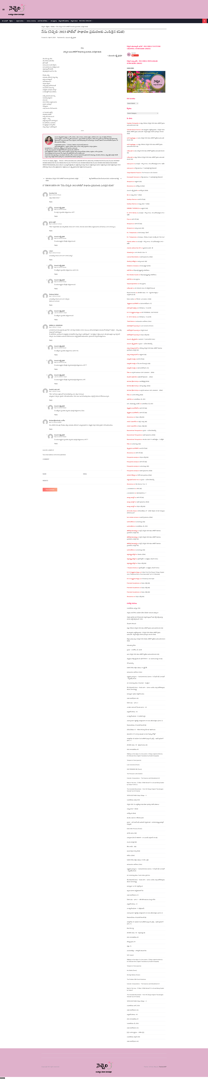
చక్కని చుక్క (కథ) (142, 421)
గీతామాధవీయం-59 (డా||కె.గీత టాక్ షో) (136, 725)
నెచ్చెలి (80, 165)
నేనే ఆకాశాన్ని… (130, 663)
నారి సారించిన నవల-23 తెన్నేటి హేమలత (144, 288)
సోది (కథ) (139, 488)
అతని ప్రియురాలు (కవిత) (146, 257)
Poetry (101, 160)
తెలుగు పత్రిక (75, 165)
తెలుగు (58, 165)
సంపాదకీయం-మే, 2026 (133, 1023)
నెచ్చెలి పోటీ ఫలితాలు (64, 21)
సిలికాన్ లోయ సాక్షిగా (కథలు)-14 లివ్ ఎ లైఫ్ (138, 860)
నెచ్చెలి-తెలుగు (49, 167)
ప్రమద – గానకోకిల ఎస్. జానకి (134, 650)
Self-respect (130, 955)
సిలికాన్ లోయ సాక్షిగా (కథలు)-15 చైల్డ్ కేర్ (137, 667)
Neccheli (91, 160)
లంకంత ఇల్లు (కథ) (136, 444)
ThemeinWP (163, 1067)
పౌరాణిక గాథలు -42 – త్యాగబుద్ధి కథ (136, 932)
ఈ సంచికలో (5, 21)
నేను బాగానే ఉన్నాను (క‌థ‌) (143, 363)
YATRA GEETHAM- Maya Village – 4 (136, 1001)
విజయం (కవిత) (142, 554)
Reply (50, 202)
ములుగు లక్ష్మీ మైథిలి (71, 37)
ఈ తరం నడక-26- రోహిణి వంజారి (135, 818)
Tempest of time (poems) (134, 760)
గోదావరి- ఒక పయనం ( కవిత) (143, 299)
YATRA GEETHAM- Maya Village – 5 (136, 795)
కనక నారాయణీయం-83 (133, 749)
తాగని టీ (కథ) (141, 199)
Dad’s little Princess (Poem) (134, 828)
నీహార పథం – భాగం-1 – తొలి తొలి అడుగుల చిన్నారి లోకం (141, 899)
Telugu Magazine (60, 163)
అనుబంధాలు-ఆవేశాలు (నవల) (143, 321)
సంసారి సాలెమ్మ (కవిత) (137, 395)
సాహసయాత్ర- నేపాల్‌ (143, 232)
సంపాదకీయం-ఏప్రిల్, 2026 (133, 1037)
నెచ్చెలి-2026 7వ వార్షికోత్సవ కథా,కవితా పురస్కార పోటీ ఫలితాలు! (143, 804)
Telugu (106, 160)
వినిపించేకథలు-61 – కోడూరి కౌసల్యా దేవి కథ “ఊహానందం (141, 729)
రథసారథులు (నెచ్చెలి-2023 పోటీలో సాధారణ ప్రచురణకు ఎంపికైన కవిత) (62, 179)
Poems (96, 160)
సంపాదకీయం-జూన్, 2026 (133, 1005)
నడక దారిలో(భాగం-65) (133, 1028)
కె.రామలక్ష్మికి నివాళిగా (145, 266)
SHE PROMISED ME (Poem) (134, 769)
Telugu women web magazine (102, 163)
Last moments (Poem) (147, 326)
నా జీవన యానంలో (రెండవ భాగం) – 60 (137, 707)
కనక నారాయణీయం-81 (133, 1019)
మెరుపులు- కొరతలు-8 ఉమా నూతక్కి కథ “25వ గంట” (151, 237)
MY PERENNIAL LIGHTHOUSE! (150, 312)
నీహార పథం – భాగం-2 (132, 703)
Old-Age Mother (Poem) (133, 975)
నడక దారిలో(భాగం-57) (146, 303)
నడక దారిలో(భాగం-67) (133, 895)
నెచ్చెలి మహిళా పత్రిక (98, 165)
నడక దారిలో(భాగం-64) (133, 1041)
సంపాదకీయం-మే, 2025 (139, 399)
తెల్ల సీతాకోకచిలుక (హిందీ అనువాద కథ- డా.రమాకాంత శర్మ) (104, 178)
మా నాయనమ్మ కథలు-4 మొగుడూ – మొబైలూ (138, 683)
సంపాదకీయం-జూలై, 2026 (133, 800)
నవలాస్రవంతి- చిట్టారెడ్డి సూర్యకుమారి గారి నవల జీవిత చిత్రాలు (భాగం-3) (145, 720)
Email (85, 474)
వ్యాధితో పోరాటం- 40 (132, 1014)
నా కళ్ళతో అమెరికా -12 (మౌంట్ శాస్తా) (136, 716)
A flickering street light (148, 578)
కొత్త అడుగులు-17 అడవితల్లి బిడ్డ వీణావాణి (145, 168)
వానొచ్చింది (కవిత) (140, 186)
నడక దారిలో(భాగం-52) (143, 368)
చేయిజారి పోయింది (131, 623)
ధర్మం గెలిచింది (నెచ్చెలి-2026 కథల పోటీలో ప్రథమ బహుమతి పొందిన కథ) (145, 628)
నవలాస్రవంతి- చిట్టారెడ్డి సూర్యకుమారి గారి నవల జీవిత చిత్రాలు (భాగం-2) (145, 913)
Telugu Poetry (71, 163)
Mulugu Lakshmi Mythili (79, 160)
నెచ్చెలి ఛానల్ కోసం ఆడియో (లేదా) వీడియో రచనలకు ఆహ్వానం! (143, 612)
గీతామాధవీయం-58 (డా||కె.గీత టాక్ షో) (136, 917)
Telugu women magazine (84, 163)
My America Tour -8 (141, 484)
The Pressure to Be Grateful (149, 172)
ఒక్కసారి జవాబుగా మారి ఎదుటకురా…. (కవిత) (143, 372)
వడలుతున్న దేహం (131, 645)
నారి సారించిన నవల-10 (141, 252)
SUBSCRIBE (130, 68)
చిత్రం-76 (129, 946)
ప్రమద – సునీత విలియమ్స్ (145, 343)
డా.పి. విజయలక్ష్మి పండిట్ (133, 403)
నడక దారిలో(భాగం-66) (133, 1010)
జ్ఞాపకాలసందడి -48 (148, 248)
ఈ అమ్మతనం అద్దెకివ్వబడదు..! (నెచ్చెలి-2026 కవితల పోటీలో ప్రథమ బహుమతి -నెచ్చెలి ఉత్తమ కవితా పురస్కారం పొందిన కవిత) (146, 131)
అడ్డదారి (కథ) (138, 181)
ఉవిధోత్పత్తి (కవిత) (144, 381)
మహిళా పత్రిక (61, 167)
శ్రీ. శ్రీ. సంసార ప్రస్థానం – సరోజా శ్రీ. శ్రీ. (135, 1032)
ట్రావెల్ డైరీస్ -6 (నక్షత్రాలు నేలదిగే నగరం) (148, 559)
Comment (46, 459)
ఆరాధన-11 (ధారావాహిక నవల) (147, 339)
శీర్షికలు (11, 21)
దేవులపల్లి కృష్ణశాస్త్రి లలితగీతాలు (141, 270)
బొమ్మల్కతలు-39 (131, 941)
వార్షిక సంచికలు (20, 21)
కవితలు (52, 160)
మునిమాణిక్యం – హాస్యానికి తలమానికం (137, 950)
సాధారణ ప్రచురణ (87, 167)
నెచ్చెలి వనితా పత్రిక (109, 165)
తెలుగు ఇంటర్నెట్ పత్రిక (66, 165)
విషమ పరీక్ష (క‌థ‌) (145, 334)
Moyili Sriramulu (131, 292)
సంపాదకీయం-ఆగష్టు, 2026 (133, 608)
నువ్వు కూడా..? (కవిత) (136, 195)
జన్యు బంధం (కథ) (139, 228)
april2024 (68, 160)
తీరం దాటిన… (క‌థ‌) (131, 846)
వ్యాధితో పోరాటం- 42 (132, 711)
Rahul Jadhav (130, 299)
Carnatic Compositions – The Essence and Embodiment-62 (143, 778)
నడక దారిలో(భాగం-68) (133, 698)
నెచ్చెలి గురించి (74, 21)
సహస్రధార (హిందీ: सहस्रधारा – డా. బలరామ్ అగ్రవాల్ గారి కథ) (142, 837)
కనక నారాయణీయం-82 (133, 937)
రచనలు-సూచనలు (31, 21)
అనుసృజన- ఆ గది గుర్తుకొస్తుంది (135, 886)
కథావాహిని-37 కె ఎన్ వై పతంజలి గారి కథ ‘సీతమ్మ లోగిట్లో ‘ (141, 734)
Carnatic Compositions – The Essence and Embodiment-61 (143, 984)
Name (44, 474)
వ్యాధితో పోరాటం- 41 (132, 904)
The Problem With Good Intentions (136, 979)
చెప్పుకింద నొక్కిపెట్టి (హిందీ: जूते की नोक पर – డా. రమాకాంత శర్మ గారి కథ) (144, 658)
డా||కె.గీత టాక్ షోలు (42, 21)
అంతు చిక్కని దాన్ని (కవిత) (133, 851)
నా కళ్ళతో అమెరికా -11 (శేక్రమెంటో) (135, 908)
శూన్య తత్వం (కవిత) (145, 386)
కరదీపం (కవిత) (131, 855)
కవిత (50, 165)
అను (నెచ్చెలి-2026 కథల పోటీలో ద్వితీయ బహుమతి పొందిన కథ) (143, 654)
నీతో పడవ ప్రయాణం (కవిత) (145, 475)
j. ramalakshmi (131, 488)
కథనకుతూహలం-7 (141, 493)
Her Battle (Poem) (132, 970)
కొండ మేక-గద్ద (130, 928)
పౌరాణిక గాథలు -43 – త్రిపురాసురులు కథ (137, 745)
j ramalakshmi (131, 493)
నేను (54, 167)
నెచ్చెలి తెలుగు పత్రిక (87, 165)
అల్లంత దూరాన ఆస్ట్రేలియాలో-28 (135, 890)
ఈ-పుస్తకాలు (54, 21)
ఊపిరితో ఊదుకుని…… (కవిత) (145, 377)
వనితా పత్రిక (79, 167)
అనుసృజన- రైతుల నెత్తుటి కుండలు (135, 694)
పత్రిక (56, 167)
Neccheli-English (85, 21)
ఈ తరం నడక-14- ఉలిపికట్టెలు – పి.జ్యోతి (153, 439)
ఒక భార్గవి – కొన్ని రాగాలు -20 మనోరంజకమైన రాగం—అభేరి (149, 163)
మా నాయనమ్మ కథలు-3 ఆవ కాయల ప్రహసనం (138, 875)
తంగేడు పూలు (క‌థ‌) (132, 833)
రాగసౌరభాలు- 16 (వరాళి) (144, 308)
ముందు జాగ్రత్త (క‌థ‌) (132, 842)
